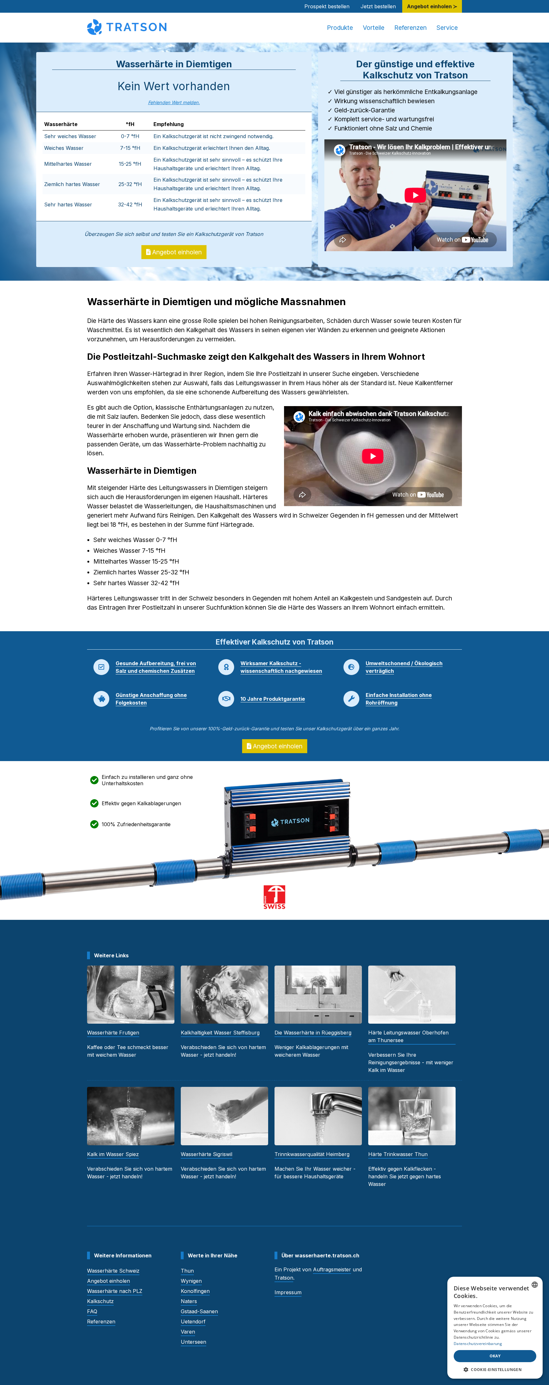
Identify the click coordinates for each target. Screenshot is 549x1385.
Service (447, 27)
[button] (495, 1369)
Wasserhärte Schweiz (113, 1271)
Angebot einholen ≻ (432, 6)
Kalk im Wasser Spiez (113, 1154)
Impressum (288, 1292)
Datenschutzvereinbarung (478, 1343)
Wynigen (191, 1281)
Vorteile (373, 27)
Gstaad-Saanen (199, 1311)
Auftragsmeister (332, 1269)
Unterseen (193, 1342)
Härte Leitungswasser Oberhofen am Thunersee (408, 1036)
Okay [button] (495, 1356)
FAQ (92, 1311)
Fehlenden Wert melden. (174, 102)
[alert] (495, 1328)
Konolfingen (195, 1291)
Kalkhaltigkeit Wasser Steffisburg (220, 1032)
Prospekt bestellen (326, 6)
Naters (189, 1301)
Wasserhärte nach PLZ (114, 1291)
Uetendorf (193, 1321)
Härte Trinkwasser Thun (398, 1154)
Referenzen (410, 27)
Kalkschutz (100, 1301)
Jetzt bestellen (378, 6)
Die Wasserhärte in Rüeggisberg (312, 1032)
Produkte (340, 27)
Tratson (283, 1278)
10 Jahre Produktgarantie (273, 699)
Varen (188, 1331)
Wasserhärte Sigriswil (206, 1154)
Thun (187, 1271)
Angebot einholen (176, 252)
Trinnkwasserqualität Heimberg (311, 1154)
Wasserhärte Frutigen (113, 1032)
